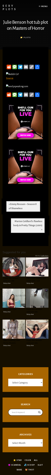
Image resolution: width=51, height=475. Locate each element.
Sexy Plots (10, 7)
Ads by (41, 256)
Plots (27, 37)
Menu (44, 6)
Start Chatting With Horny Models (12, 341)
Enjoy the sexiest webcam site (11, 279)
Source (9, 78)
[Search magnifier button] (39, 412)
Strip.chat (6, 283)
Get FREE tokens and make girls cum (36, 279)
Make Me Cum (9, 309)
